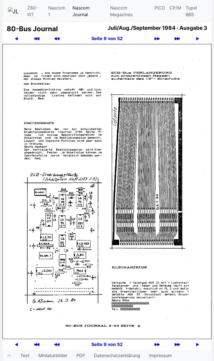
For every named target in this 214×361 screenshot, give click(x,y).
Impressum (160, 355)
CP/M (175, 8)
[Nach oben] (9, 355)
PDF (80, 355)
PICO (159, 8)
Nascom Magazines (121, 11)
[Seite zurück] (16, 38)
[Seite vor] (197, 38)
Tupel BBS (191, 11)
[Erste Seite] (36, 38)
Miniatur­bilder (52, 355)
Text (25, 355)
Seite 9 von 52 (107, 38)
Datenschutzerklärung (117, 355)
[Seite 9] (107, 191)
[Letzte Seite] (177, 38)
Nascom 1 (56, 11)
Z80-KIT (32, 11)
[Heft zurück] (56, 38)
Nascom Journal (81, 11)
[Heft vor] (157, 38)
